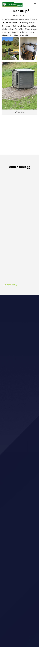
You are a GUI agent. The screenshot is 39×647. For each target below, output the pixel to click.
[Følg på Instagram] (21, 599)
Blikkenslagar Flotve (11, 461)
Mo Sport (7, 425)
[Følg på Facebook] (17, 599)
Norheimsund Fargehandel (14, 529)
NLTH (6, 419)
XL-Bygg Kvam (9, 431)
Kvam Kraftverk (9, 486)
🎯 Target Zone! (12, 177)
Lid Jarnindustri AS (10, 492)
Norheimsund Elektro (11, 455)
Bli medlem (19, 581)
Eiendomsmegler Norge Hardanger (17, 437)
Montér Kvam (9, 449)
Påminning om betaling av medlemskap (16, 250)
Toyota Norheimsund (11, 473)
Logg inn (19, 623)
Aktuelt (16, 180)
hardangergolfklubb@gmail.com (19, 593)
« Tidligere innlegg (10, 285)
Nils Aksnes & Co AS (11, 498)
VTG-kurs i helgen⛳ (14, 213)
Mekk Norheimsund (11, 523)
